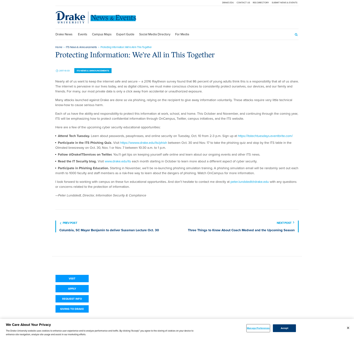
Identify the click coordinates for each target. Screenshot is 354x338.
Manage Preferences (258, 328)
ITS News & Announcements (81, 47)
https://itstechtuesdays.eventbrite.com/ (265, 135)
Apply (72, 289)
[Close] (348, 328)
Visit (72, 279)
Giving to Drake (72, 309)
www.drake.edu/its (118, 161)
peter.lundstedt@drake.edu (249, 181)
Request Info (72, 299)
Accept (284, 328)
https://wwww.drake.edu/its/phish (143, 142)
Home (58, 47)
